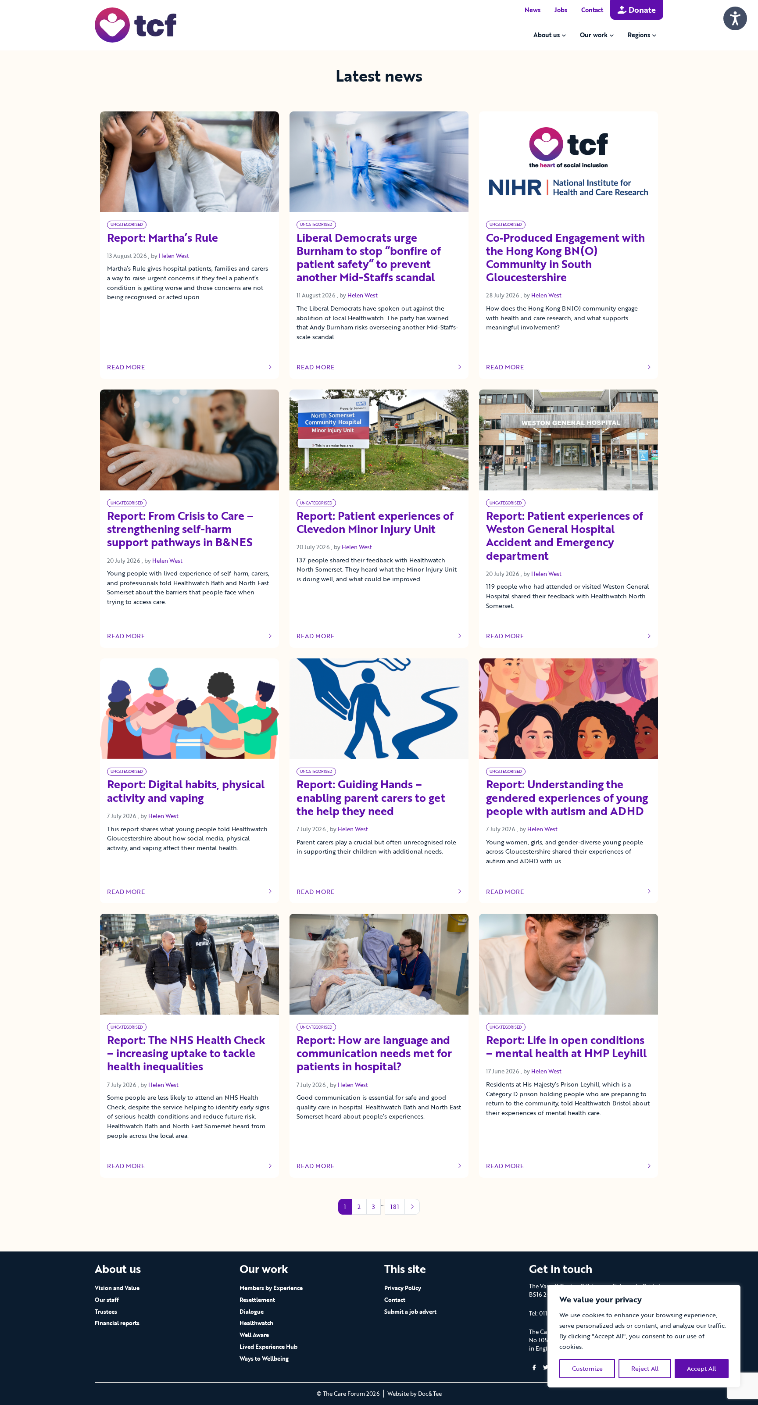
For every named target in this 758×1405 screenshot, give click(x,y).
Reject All (644, 1368)
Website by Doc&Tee (414, 1394)
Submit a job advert (410, 1312)
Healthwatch (256, 1323)
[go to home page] (135, 24)
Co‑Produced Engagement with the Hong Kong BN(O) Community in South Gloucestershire (565, 258)
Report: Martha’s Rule (162, 238)
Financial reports (117, 1323)
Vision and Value (117, 1288)
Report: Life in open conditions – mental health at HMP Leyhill (566, 1047)
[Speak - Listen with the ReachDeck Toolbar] (735, 18)
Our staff (107, 1300)
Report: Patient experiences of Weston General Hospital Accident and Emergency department (564, 536)
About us (546, 34)
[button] (534, 1367)
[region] (643, 1336)
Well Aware (254, 1335)
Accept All (701, 1368)
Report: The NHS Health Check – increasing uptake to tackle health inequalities (186, 1053)
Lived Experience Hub (268, 1347)
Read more (133, 367)
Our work (594, 34)
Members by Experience (271, 1288)
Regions (639, 34)
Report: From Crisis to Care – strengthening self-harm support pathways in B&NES (180, 529)
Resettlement (257, 1300)
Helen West (174, 256)
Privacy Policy (402, 1288)
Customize (587, 1368)
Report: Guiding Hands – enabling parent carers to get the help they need (371, 798)
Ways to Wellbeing (264, 1358)
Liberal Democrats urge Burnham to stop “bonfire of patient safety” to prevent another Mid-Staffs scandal (369, 258)
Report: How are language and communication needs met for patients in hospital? (374, 1053)
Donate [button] (641, 9)
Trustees (106, 1312)
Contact (592, 9)
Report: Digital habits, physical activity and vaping (186, 791)
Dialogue (252, 1312)
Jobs (560, 9)
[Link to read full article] (189, 161)
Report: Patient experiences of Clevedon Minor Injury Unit (375, 523)
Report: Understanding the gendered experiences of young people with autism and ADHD (567, 798)
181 (394, 1206)
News (532, 9)
